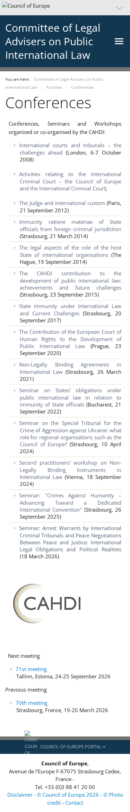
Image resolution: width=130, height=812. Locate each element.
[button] (65, 7)
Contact (74, 802)
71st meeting (31, 668)
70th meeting (31, 702)
